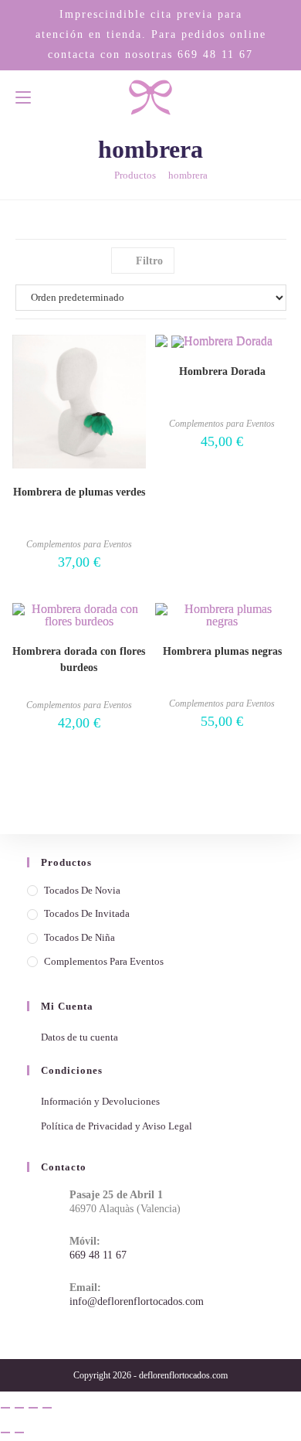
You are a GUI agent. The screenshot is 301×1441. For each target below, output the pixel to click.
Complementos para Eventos (79, 544)
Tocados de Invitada (87, 913)
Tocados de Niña (79, 937)
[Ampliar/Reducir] (5, 1407)
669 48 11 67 (215, 54)
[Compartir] (33, 1407)
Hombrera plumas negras (222, 651)
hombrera (188, 175)
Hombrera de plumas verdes (79, 492)
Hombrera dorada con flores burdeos (78, 659)
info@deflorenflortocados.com (136, 1301)
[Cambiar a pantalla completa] (19, 1407)
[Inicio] (98, 175)
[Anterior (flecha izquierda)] (5, 1432)
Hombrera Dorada (222, 371)
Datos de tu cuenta (79, 1037)
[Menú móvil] (23, 97)
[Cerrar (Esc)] (47, 1407)
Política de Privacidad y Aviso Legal (116, 1126)
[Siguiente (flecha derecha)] (19, 1432)
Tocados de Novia (82, 890)
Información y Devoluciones (100, 1101)
